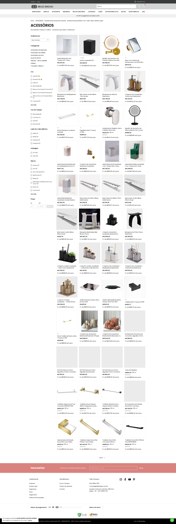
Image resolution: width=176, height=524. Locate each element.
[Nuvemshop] (139, 521)
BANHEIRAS (66, 12)
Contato (33, 1)
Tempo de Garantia (65, 486)
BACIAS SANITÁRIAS (79, 12)
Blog (38, 1)
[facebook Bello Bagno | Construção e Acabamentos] (125, 479)
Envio (31, 492)
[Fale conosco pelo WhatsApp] (172, 520)
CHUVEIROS (91, 12)
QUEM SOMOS (36, 12)
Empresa (32, 483)
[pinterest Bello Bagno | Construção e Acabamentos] (134, 479)
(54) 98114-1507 (94, 483)
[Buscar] (134, 6)
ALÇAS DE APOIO (36, 58)
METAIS (123, 12)
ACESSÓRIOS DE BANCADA (39, 50)
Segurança (32, 489)
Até (39, 203)
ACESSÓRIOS (56, 12)
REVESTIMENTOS (134, 12)
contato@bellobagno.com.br (98, 486)
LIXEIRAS (33, 63)
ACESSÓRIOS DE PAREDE (38, 53)
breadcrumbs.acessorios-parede (55, 21)
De (31, 203)
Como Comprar (64, 483)
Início (32, 21)
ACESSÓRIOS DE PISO (37, 55)
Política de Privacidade (36, 498)
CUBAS (100, 12)
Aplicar (50, 206)
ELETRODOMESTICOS (111, 12)
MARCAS (46, 12)
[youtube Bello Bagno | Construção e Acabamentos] (129, 479)
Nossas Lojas (33, 486)
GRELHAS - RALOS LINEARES (39, 61)
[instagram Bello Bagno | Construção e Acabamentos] (120, 479)
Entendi (30, 520)
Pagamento (33, 495)
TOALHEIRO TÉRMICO (37, 66)
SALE (143, 12)
